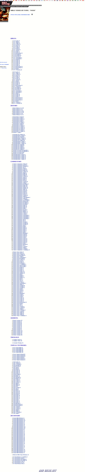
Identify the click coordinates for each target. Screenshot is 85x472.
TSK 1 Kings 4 (16, 413)
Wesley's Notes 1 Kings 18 (18, 314)
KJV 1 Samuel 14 (16, 102)
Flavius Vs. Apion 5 (17, 132)
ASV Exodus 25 (16, 46)
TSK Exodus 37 (16, 396)
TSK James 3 (16, 388)
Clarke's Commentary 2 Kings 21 (20, 196)
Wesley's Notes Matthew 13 (19, 277)
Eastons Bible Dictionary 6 (18, 418)
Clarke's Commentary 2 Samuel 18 (20, 181)
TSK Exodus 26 (16, 373)
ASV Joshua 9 (16, 50)
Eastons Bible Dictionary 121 (19, 420)
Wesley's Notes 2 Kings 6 (18, 308)
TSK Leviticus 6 (16, 379)
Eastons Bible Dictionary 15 (19, 425)
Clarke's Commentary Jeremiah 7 (20, 221)
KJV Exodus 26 (16, 78)
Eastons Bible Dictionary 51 (19, 422)
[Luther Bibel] (21, 0)
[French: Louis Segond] (18, 0)
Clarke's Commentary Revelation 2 (20, 204)
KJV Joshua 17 (16, 93)
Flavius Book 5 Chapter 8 (18, 123)
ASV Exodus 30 (16, 63)
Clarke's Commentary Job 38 (19, 220)
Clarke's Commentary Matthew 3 (20, 210)
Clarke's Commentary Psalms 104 (20, 186)
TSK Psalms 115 (16, 376)
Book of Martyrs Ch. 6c (18, 113)
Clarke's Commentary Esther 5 (19, 243)
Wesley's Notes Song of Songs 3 (19, 266)
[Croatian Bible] (31, 0)
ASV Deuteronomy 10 (17, 67)
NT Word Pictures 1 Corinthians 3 (20, 456)
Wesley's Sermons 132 (17, 330)
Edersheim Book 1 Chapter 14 (19, 143)
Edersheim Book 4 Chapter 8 (19, 154)
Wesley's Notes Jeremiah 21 (19, 287)
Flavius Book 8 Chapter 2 (18, 121)
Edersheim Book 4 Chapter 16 (19, 155)
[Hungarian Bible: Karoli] (39, 0)
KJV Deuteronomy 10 (17, 99)
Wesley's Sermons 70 (17, 327)
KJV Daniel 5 (16, 101)
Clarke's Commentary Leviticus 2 (20, 214)
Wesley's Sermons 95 (17, 322)
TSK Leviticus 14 (16, 382)
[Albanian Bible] (23, 0)
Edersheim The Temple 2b (18, 136)
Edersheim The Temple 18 (18, 149)
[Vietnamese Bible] (83, 0)
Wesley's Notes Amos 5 (18, 304)
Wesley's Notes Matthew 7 (18, 275)
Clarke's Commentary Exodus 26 (20, 242)
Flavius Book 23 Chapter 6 (18, 126)
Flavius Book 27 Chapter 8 (18, 125)
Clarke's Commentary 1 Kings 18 (20, 198)
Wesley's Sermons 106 (17, 334)
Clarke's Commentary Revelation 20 (20, 202)
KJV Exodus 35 (16, 84)
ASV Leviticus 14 (16, 44)
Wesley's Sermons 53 (17, 321)
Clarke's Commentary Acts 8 (19, 245)
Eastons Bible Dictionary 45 (19, 419)
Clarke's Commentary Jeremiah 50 (20, 223)
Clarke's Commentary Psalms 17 (20, 207)
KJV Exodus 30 (16, 95)
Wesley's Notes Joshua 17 (18, 251)
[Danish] (34, 0)
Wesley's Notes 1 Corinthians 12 (20, 315)
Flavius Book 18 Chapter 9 (18, 129)
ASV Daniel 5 (16, 68)
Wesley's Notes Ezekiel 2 (18, 296)
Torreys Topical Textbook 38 (19, 359)
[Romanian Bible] (64, 0)
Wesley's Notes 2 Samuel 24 (19, 307)
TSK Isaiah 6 (16, 389)
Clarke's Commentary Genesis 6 (20, 180)
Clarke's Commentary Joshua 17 (20, 177)
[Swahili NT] (75, 0)
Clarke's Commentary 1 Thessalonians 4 (21, 197)
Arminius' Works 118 (17, 340)
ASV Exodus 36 (16, 62)
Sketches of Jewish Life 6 (18, 153)
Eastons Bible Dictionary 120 (19, 427)
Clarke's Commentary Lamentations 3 (21, 216)
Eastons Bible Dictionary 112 (19, 451)
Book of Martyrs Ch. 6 (18, 109)
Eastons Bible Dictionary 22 (19, 423)
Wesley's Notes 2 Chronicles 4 (19, 310)
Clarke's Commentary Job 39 (19, 219)
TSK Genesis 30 (16, 390)
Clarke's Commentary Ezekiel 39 (20, 235)
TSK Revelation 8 (17, 374)
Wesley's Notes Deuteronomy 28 (20, 302)
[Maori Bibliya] (57, 0)
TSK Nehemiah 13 (17, 377)
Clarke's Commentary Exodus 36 (20, 238)
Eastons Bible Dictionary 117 (19, 450)
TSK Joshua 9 (16, 367)
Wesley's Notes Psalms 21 (18, 268)
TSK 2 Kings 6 (16, 409)
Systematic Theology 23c (18, 342)
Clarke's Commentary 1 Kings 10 (20, 163)
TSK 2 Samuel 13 (16, 408)
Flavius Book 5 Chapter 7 (18, 124)
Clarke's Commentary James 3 (19, 225)
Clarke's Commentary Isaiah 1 (19, 232)
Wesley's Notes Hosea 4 (18, 292)
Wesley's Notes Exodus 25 (18, 262)
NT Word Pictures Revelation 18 (20, 460)
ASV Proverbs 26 (16, 56)
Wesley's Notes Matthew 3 (18, 276)
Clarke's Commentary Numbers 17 (20, 188)
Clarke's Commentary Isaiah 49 (20, 178)
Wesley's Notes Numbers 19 (19, 272)
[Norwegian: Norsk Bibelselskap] (59, 0)
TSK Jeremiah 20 (16, 387)
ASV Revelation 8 (17, 54)
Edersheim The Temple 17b (19, 134)
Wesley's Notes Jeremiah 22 (19, 286)
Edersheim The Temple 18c (19, 147)
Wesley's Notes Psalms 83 (18, 267)
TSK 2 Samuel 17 (16, 407)
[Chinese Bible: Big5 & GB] (16, 0)
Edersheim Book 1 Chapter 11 (19, 159)
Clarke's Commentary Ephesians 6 (20, 244)
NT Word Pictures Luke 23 (19, 461)
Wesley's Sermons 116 (17, 332)
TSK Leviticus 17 (16, 380)
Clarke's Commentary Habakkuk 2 (20, 233)
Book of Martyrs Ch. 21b (18, 112)
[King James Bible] (10, 0)
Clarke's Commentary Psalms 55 (20, 205)
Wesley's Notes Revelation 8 (19, 258)
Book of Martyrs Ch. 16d (18, 108)
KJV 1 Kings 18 (16, 73)
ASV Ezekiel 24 (16, 59)
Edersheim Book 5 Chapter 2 (19, 142)
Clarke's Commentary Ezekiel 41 (20, 234)
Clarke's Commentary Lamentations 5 (21, 215)
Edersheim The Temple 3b (18, 145)
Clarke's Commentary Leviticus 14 (20, 171)
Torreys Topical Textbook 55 (19, 356)
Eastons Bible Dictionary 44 (19, 433)
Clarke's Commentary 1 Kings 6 (20, 182)
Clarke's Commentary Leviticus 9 (20, 213)
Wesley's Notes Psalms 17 (18, 269)
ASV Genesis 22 (16, 45)
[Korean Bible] (52, 0)
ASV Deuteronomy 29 (17, 53)
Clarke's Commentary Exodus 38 (20, 192)
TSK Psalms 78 (16, 375)
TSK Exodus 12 (16, 402)
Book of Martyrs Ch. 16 (18, 110)
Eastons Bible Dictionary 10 (19, 437)
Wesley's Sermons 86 (17, 323)
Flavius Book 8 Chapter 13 (18, 119)
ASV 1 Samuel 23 (16, 49)
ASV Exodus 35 (16, 52)
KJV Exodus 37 (16, 72)
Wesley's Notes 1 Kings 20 (18, 312)
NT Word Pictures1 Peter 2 (19, 463)
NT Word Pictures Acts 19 (18, 462)
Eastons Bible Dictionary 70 (19, 421)
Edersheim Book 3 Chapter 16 (19, 158)
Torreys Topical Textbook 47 (19, 358)
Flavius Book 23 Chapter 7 (18, 122)
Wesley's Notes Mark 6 (18, 278)
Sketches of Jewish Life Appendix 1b (20, 151)
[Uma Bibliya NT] (80, 0)
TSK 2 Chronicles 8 (17, 412)
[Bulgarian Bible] (28, 0)
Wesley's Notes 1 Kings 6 (18, 256)
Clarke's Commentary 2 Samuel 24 (20, 195)
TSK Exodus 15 (16, 401)
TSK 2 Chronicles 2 (17, 364)
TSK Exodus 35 (16, 397)
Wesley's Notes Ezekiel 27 (18, 295)
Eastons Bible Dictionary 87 (19, 429)
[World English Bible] (8, 0)
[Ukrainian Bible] (77, 0)
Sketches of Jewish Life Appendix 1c (20, 150)
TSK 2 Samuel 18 (16, 363)
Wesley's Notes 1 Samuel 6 (18, 311)
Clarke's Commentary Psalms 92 (20, 175)
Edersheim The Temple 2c (18, 146)
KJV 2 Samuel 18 (16, 86)
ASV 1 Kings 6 (16, 41)
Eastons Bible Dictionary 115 (19, 428)
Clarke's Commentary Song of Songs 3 (21, 200)
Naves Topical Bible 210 (18, 348)
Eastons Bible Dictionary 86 (19, 440)
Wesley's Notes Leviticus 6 (18, 282)
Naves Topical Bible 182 (18, 349)
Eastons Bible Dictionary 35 (19, 435)
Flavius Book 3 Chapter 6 (18, 116)
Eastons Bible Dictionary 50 (19, 443)
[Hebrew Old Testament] (0, 0)
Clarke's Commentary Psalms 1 (19, 208)
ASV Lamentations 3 (17, 58)
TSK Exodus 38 (16, 395)
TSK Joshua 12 (16, 385)
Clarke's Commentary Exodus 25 (20, 169)
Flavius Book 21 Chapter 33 (19, 128)
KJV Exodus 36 (16, 83)
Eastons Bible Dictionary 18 (19, 424)
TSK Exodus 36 (16, 372)
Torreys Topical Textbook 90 (19, 355)
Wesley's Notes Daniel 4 (18, 303)
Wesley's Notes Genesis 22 (18, 253)
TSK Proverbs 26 (16, 366)
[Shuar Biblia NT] (70, 0)
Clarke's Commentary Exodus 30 (20, 239)
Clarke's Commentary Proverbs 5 (20, 209)
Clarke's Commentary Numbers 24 (20, 187)
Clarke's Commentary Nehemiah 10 (20, 166)
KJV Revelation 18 (17, 88)
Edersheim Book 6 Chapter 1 (19, 141)
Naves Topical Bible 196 (18, 351)
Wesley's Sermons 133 (17, 320)
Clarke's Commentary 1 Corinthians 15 (21, 249)
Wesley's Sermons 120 (17, 331)
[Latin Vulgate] (5, 0)
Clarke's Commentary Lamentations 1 (21, 218)
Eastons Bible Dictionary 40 (19, 434)
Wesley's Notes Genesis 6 (18, 260)
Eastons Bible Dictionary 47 (19, 432)
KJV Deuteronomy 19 (17, 98)
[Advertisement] (5, 41)
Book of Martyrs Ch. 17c (18, 114)
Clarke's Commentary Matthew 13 (20, 211)
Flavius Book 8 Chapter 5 (18, 117)
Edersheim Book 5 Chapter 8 (19, 137)
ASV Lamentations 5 (17, 57)
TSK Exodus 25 (16, 361)
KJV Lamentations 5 (17, 90)
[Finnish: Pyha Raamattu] (41, 0)
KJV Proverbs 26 (16, 89)
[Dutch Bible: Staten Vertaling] (36, 0)
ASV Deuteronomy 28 (17, 66)
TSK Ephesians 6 (16, 403)
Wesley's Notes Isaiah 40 (18, 289)
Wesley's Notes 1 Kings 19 (18, 313)
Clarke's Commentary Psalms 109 (20, 185)
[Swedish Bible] (72, 0)
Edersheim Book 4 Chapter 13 (19, 156)
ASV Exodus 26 (16, 65)
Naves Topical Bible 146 (18, 352)
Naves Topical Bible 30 (18, 347)
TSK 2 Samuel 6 (16, 406)
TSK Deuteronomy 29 (17, 404)
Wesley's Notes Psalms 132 (18, 270)
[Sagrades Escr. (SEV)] (13, 0)
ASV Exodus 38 (16, 60)
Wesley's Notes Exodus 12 (18, 301)
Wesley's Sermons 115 (17, 333)
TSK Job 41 (15, 386)
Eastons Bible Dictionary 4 (18, 444)
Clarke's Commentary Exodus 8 (20, 236)
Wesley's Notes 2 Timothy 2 (19, 306)
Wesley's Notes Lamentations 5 (19, 283)
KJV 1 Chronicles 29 (17, 103)
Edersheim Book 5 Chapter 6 (19, 135)
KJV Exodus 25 (16, 76)
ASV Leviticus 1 (16, 47)
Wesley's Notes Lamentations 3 (19, 257)
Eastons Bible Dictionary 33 (19, 447)
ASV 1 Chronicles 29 (17, 69)
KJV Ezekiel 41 (16, 82)
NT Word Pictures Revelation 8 (19, 459)
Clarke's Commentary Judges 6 (19, 172)
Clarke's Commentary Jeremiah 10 (20, 224)
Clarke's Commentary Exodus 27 (20, 194)
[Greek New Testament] (3, 0)
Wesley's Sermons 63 (17, 328)
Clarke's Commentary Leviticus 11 (20, 176)
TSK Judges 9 (16, 383)
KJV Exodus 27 (16, 96)
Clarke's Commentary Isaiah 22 (20, 230)
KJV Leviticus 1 (16, 77)
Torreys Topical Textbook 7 (19, 357)
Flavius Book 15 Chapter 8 (18, 130)
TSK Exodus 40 (16, 370)
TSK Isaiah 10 (16, 368)
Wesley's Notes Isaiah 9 (18, 288)
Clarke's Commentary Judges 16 (20, 189)
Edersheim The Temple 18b (19, 140)
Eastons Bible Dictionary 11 (19, 452)
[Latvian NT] (54, 0)
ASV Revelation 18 (17, 55)
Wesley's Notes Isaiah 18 (18, 291)
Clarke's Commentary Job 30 (19, 167)
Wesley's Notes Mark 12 (18, 279)
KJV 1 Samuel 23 (16, 79)
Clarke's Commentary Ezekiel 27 (20, 191)
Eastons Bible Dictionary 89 (19, 438)
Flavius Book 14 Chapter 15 (19, 131)
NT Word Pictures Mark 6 (18, 458)
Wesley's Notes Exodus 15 (18, 300)
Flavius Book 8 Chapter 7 (18, 120)
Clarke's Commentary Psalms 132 (20, 170)
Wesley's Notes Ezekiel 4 (18, 294)
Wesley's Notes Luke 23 (18, 281)
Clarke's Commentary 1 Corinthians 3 (21, 199)
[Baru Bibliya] (46, 0)
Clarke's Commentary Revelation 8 (20, 201)
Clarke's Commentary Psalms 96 (20, 173)
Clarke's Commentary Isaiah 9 (19, 226)
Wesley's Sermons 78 (17, 325)
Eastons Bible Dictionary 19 (19, 449)
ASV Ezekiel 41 (16, 48)
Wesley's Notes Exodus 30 (18, 298)
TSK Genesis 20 (16, 393)
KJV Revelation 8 (17, 87)
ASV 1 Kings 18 (16, 43)
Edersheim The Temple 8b (18, 144)
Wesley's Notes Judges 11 (18, 284)
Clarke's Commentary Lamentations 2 (21, 217)
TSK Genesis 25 (16, 392)
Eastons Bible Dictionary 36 (19, 446)
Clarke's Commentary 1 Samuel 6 (20, 248)
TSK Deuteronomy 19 (17, 405)
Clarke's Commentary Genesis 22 (20, 165)
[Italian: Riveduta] (44, 0)
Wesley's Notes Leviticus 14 (19, 259)
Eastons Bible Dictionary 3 (18, 448)
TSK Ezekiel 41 (16, 369)
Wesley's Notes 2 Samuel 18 (19, 254)
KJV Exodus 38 (16, 94)
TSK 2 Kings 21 (16, 411)
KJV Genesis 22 (16, 75)
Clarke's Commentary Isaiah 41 (20, 227)
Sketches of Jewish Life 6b (18, 152)
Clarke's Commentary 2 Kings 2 (20, 247)
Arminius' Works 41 (17, 339)
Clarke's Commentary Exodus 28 (20, 240)
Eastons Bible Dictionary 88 (19, 439)
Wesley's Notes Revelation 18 (19, 255)
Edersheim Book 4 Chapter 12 (19, 139)
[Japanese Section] (49, 0)
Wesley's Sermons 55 (17, 329)
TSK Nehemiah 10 (17, 365)
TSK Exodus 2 (16, 399)
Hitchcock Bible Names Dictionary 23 (21, 454)
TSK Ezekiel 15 (16, 394)
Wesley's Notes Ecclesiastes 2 (19, 263)
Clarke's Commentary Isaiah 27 (20, 229)
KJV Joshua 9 (16, 80)
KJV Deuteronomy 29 (17, 85)
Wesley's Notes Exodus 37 (18, 297)
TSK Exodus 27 (16, 398)
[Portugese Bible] (62, 0)
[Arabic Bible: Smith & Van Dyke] (26, 0)
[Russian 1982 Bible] (67, 0)
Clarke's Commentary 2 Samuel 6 (20, 246)
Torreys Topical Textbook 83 (19, 354)
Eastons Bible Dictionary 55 (19, 431)
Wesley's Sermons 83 (17, 324)
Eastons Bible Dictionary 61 (19, 441)
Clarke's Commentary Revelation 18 (20, 184)
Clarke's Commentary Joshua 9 (19, 168)
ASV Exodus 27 (16, 64)
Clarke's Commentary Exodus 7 (20, 237)
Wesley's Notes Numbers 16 (19, 273)
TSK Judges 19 (16, 384)
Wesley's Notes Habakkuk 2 (19, 293)
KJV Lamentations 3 (17, 92)
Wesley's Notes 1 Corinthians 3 (19, 264)
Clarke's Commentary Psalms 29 (20, 206)
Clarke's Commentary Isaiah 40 (20, 228)
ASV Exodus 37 (16, 40)
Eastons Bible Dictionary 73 (19, 430)
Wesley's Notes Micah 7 (18, 274)
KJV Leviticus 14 (16, 74)
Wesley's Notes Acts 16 (18, 305)
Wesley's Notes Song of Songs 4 (19, 265)
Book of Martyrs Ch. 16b (18, 111)
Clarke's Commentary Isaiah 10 (20, 179)
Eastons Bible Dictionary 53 (19, 442)
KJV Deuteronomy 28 (17, 97)
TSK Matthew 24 (16, 378)
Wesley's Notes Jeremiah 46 (19, 285)
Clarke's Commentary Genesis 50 (20, 190)
